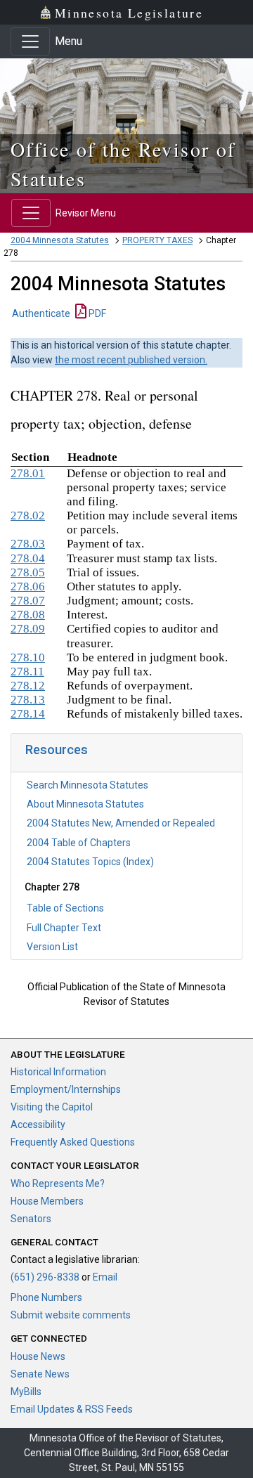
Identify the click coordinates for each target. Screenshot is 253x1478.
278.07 (28, 600)
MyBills (26, 1391)
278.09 (28, 628)
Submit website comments (71, 1315)
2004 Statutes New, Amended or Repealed (121, 823)
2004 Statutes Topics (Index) (90, 861)
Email (105, 1277)
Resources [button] (56, 749)
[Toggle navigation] (30, 41)
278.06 (28, 586)
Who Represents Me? (58, 1183)
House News (38, 1356)
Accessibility (38, 1124)
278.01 (28, 473)
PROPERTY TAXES (157, 240)
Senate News (40, 1374)
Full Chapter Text (64, 927)
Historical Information (58, 1071)
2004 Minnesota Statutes (60, 240)
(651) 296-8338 (45, 1277)
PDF (96, 313)
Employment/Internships (66, 1089)
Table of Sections (65, 908)
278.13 (28, 699)
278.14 (28, 713)
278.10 (28, 657)
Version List (52, 946)
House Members (47, 1201)
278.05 (28, 572)
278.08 (28, 614)
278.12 (28, 685)
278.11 (27, 671)
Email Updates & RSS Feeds (72, 1409)
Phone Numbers (46, 1297)
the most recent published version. (131, 359)
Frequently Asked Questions (73, 1142)
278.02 (28, 515)
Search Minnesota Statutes (87, 785)
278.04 (28, 558)
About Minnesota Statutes (85, 804)
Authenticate (41, 313)
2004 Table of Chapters (79, 842)
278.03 (28, 543)
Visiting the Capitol (52, 1107)
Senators (31, 1218)
